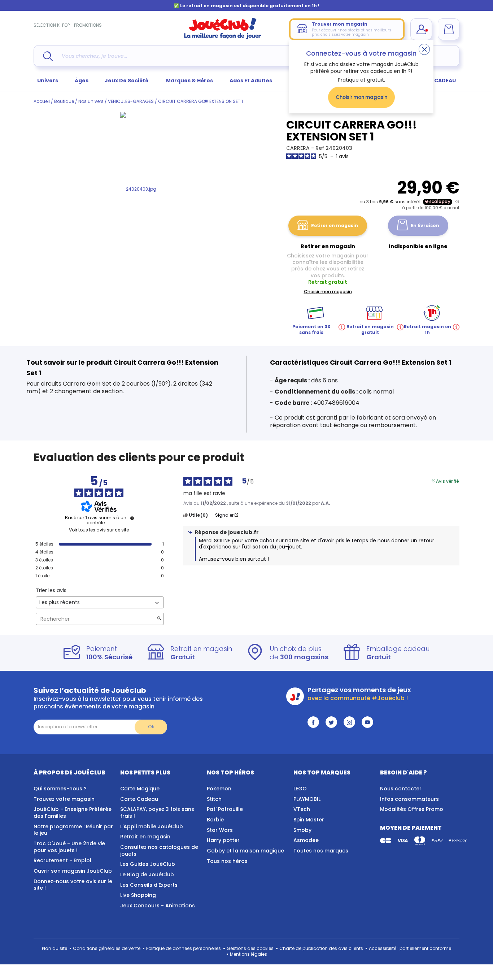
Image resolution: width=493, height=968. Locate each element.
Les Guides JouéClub (147, 864)
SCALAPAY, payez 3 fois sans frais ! (157, 813)
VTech (301, 809)
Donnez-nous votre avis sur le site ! (73, 885)
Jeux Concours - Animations (157, 905)
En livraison (425, 225)
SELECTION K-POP (52, 25)
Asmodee (306, 840)
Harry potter (223, 840)
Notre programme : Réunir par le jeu (73, 830)
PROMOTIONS (88, 25)
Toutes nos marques (320, 850)
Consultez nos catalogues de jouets (159, 850)
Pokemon (219, 788)
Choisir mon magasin (361, 97)
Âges (81, 80)
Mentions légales (248, 954)
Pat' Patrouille (225, 809)
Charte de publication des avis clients (321, 948)
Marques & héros (189, 80)
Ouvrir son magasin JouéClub (73, 870)
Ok (151, 727)
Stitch (214, 799)
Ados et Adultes (251, 80)
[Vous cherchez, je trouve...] (48, 56)
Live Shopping (138, 895)
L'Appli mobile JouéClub (151, 826)
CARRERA (298, 148)
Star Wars (220, 830)
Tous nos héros (227, 861)
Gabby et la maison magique (245, 850)
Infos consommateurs (409, 799)
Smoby (302, 830)
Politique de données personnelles (183, 948)
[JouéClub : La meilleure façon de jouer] (222, 38)
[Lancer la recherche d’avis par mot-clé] (159, 619)
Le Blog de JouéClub (147, 874)
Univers (47, 80)
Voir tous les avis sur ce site (99, 530)
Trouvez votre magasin (64, 799)
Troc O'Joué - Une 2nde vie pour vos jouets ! (69, 847)
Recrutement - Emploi (62, 860)
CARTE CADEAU (436, 80)
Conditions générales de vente (106, 948)
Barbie (215, 819)
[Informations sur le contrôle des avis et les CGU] (132, 518)
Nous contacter (401, 788)
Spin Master (308, 819)
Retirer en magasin (334, 225)
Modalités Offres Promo (411, 809)
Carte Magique (140, 788)
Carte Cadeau (139, 799)
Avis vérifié (447, 480)
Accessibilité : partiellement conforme (410, 948)
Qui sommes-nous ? (60, 788)
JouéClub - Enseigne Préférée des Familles (73, 813)
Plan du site (54, 948)
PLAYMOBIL (306, 799)
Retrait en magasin (145, 836)
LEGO (300, 788)
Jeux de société (127, 80)
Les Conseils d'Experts (149, 885)
